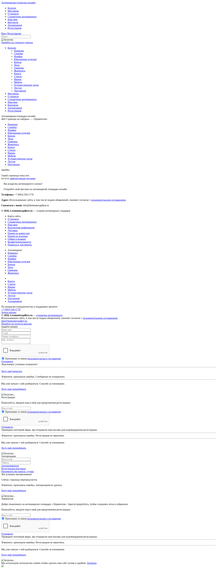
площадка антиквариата (49, 315)
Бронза (11, 264)
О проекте (13, 219)
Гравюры (12, 270)
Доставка (13, 230)
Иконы (11, 287)
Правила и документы (20, 244)
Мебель (12, 289)
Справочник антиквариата (22, 222)
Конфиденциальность (19, 242)
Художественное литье (20, 292)
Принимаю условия (33, 358)
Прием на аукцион (18, 236)
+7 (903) (10, 309)
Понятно (92, 563)
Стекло (11, 284)
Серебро (12, 255)
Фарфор (12, 258)
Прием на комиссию (19, 233)
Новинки (13, 253)
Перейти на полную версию (16, 323)
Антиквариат (15, 301)
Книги (11, 281)
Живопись (13, 273)
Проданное (14, 298)
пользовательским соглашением (108, 200)
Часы (10, 267)
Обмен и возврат (17, 239)
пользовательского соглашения (44, 358)
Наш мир (12, 224)
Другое (11, 295)
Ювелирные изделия (19, 261)
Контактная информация (21, 227)
